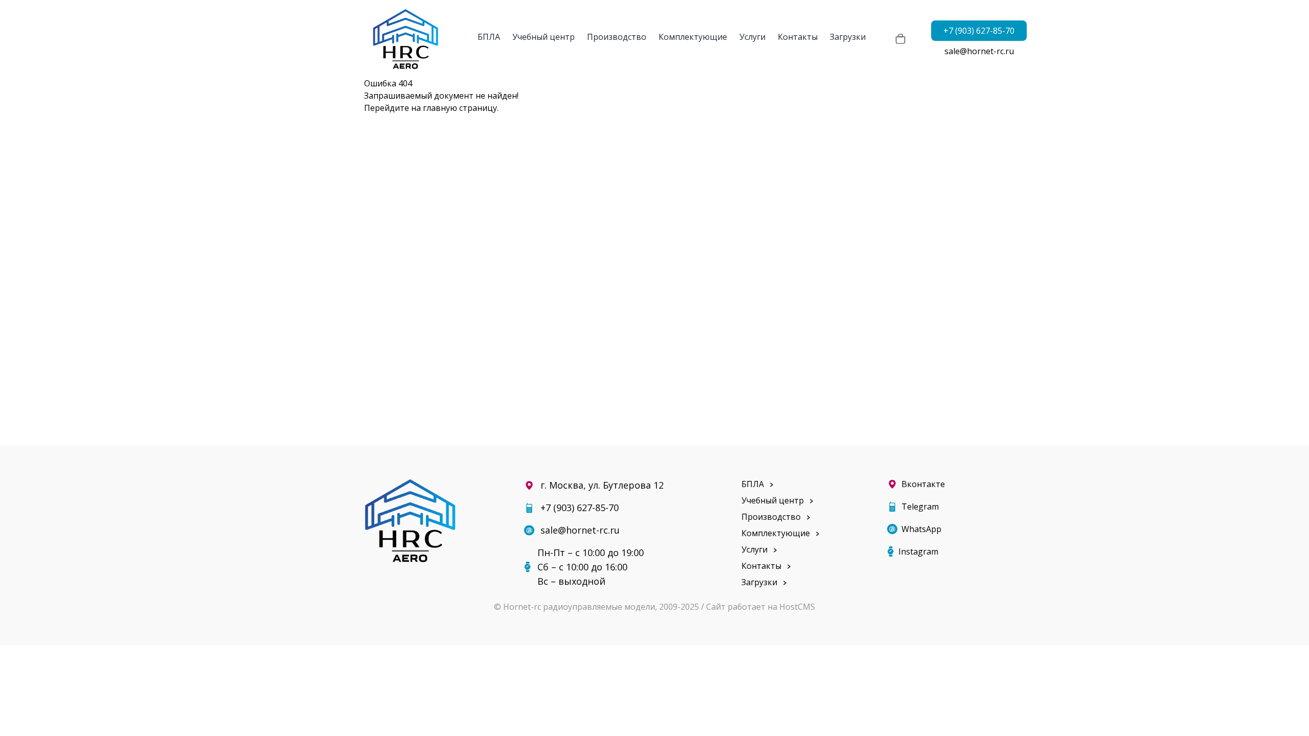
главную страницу (460, 107)
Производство (616, 36)
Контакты (798, 36)
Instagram (918, 551)
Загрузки (848, 36)
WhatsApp (921, 529)
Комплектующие (693, 36)
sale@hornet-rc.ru (979, 51)
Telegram (920, 506)
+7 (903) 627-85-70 (978, 30)
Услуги (752, 36)
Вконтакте (923, 484)
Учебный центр (543, 36)
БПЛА (489, 36)
